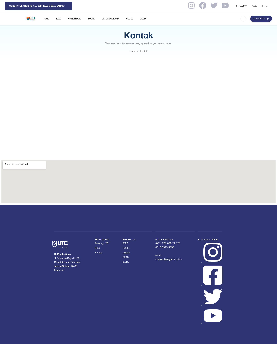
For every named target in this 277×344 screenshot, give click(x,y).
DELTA (143, 19)
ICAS (58, 19)
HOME (46, 19)
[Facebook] (202, 5)
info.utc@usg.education (185, 88)
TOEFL (91, 19)
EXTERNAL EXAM (110, 19)
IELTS (125, 262)
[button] (243, 18)
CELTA (129, 19)
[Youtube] (225, 5)
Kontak (265, 6)
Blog (97, 248)
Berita (254, 6)
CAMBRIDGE (74, 19)
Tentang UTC (241, 6)
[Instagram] (191, 5)
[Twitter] (214, 5)
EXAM (125, 257)
